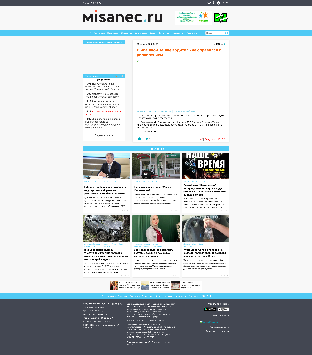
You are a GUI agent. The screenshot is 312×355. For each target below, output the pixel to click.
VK (218, 139)
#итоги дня (187, 246)
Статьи (113, 181)
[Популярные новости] (121, 76)
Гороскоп (191, 33)
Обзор (114, 244)
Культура (164, 33)
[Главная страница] (122, 14)
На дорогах (178, 33)
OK (223, 139)
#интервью (148, 246)
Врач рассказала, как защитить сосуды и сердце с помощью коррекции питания (153, 253)
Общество (126, 33)
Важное (87, 181)
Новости (95, 181)
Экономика (141, 33)
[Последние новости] (116, 76)
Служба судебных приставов (217, 331)
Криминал (99, 33)
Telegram (210, 139)
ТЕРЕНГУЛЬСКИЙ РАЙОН (185, 111)
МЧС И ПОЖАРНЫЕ (162, 111)
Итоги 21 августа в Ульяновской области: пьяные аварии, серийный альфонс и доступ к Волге (205, 253)
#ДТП (95, 246)
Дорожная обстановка (92, 244)
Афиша (186, 181)
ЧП (89, 33)
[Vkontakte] (209, 3)
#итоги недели (105, 246)
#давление (137, 246)
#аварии (87, 246)
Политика (112, 33)
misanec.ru (87, 327)
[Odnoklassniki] (214, 3)
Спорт (153, 33)
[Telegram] (218, 3)
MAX (200, 139)
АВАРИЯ (141, 111)
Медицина (138, 244)
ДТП (149, 111)
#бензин (137, 184)
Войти (226, 2)
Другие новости (104, 135)
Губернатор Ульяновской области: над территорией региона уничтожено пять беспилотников (105, 190)
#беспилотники (90, 184)
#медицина (158, 246)
